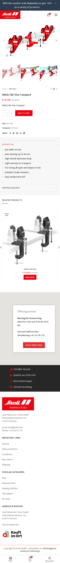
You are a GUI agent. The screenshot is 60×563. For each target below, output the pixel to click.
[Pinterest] (17, 133)
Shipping (6, 465)
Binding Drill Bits (10, 488)
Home (4, 89)
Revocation (7, 459)
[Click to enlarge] (7, 55)
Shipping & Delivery (11, 187)
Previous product (51, 89)
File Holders (7, 494)
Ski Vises (12, 89)
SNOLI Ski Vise (30, 269)
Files (4, 478)
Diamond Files (8, 483)
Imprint (5, 444)
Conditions (7, 454)
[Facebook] (10, 133)
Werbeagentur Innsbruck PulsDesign (38, 550)
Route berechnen (34, 345)
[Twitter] (13, 133)
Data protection (10, 449)
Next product (56, 89)
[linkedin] (20, 133)
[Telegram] (24, 133)
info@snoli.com (15, 427)
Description (7, 144)
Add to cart (24, 113)
